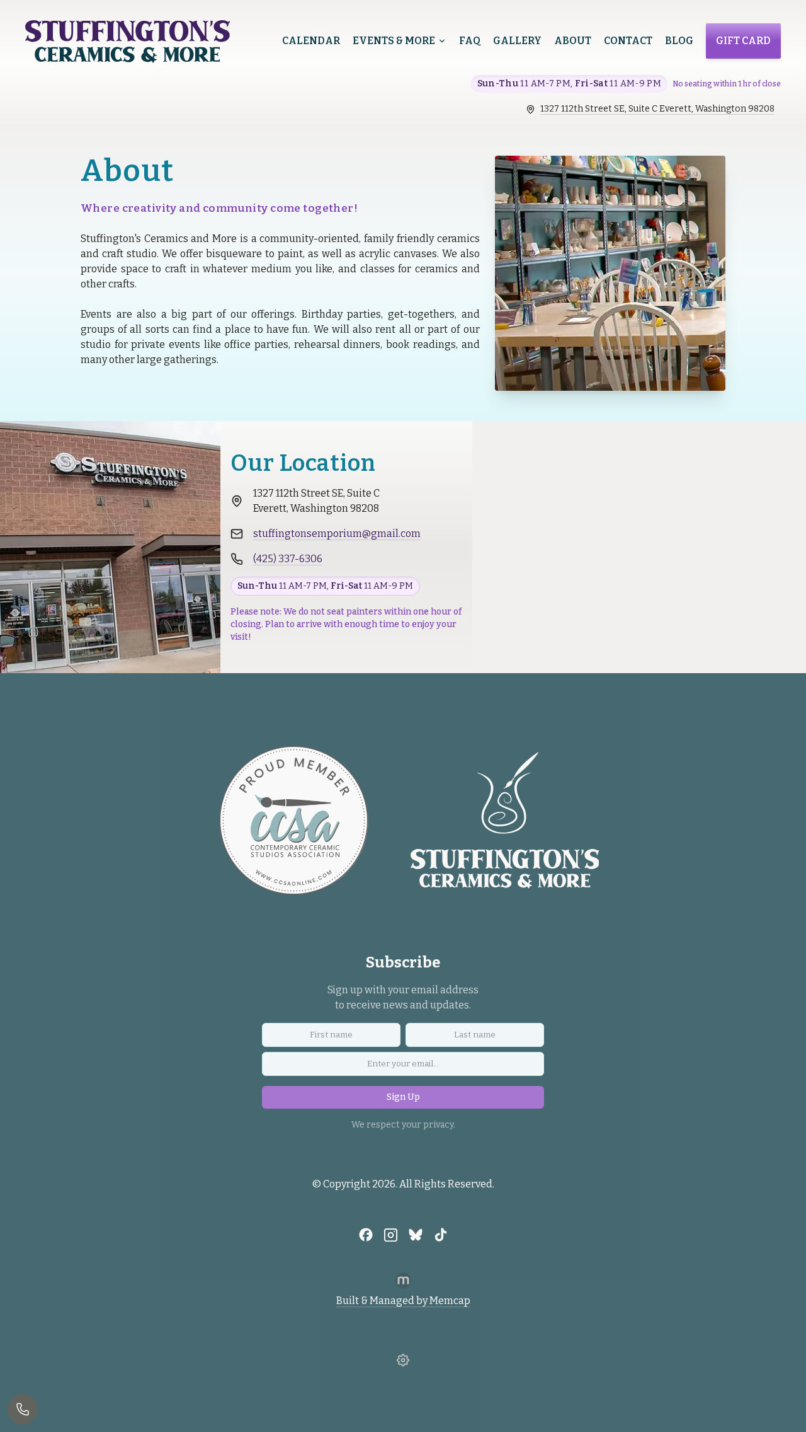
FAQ (469, 41)
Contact (628, 41)
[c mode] (790, 1412)
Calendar (311, 41)
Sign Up (403, 1097)
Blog (679, 41)
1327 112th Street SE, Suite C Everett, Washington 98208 (657, 108)
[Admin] (403, 1360)
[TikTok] (440, 1234)
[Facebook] (365, 1234)
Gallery (517, 41)
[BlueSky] (415, 1234)
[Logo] (127, 41)
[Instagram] (390, 1234)
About (572, 41)
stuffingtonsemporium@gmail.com (337, 534)
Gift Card (743, 41)
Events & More (394, 41)
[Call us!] (23, 1409)
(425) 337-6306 (287, 559)
